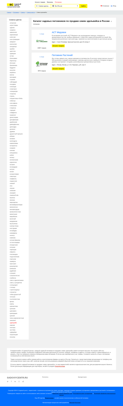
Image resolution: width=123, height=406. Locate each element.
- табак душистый (15, 294)
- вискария (12, 77)
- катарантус (13, 145)
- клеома (12, 150)
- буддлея (12, 67)
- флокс (11, 301)
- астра (11, 56)
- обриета (12, 252)
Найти (83, 6)
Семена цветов (31, 12)
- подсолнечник (14, 256)
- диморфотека (14, 124)
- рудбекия (12, 271)
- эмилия (12, 325)
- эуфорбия (13, 332)
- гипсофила (13, 103)
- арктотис (12, 51)
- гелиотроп (13, 89)
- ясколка (12, 337)
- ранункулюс (13, 266)
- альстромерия (14, 39)
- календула (13, 141)
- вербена (12, 72)
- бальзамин (13, 58)
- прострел (12, 264)
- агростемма (13, 25)
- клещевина (13, 153)
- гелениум (12, 86)
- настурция (13, 228)
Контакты (45, 377)
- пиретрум (12, 249)
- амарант (12, 42)
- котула (11, 169)
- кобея (11, 155)
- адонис (12, 27)
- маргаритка (13, 202)
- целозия (12, 308)
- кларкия (12, 148)
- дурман (12, 131)
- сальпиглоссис (14, 275)
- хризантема (13, 306)
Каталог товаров (40, 2)
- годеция (12, 110)
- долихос (12, 129)
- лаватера (12, 176)
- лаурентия (13, 181)
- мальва (12, 200)
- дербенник (13, 122)
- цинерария (13, 313)
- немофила (13, 233)
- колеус (11, 157)
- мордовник (13, 221)
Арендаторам (82, 377)
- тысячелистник (14, 299)
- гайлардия (13, 82)
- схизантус (12, 292)
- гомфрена (13, 112)
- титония (12, 297)
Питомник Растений (62, 55)
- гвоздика (12, 84)
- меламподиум (14, 209)
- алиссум (12, 37)
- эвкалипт (12, 320)
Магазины (50, 2)
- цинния (12, 316)
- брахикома (13, 65)
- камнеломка (13, 143)
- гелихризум (13, 91)
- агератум (12, 23)
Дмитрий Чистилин (74, 402)
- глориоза (12, 108)
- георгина (12, 94)
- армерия (12, 53)
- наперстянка (13, 226)
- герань (11, 96)
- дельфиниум (13, 119)
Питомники (16, 12)
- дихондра (12, 127)
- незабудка (13, 230)
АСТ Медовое (59, 32)
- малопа (12, 197)
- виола (11, 75)
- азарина (12, 30)
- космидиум (13, 167)
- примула (12, 261)
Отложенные (105, 6)
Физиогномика (49, 398)
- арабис (12, 49)
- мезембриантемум (15, 204)
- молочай (12, 219)
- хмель (11, 304)
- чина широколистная (16, 318)
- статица (12, 287)
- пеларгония (13, 245)
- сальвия (12, 273)
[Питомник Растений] (42, 64)
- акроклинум (13, 35)
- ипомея (12, 138)
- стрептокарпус (14, 290)
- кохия (11, 171)
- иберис (12, 136)
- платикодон (13, 254)
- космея (12, 164)
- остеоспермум (14, 242)
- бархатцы (12, 60)
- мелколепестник (15, 212)
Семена (23, 12)
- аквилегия (13, 32)
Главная (9, 12)
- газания (12, 79)
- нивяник (12, 238)
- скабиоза (12, 278)
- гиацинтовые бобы (16, 98)
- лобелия (12, 190)
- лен (10, 186)
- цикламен (12, 311)
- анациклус (13, 46)
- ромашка (12, 268)
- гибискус (12, 101)
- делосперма (13, 117)
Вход (114, 6)
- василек (12, 70)
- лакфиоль (12, 179)
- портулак (12, 259)
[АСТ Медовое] (42, 41)
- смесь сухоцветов (15, 282)
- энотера (12, 327)
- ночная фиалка (14, 240)
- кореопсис (13, 162)
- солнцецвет (13, 285)
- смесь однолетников (16, 280)
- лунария (12, 193)
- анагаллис (13, 44)
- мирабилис (13, 216)
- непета (11, 235)
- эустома (12, 330)
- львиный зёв (13, 195)
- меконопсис (13, 207)
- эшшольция (13, 334)
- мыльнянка (13, 223)
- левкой (12, 183)
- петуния (12, 247)
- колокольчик (13, 160)
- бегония (12, 63)
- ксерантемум (14, 174)
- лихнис (12, 188)
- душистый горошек (16, 134)
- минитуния (13, 214)
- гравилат (12, 115)
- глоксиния (13, 105)
